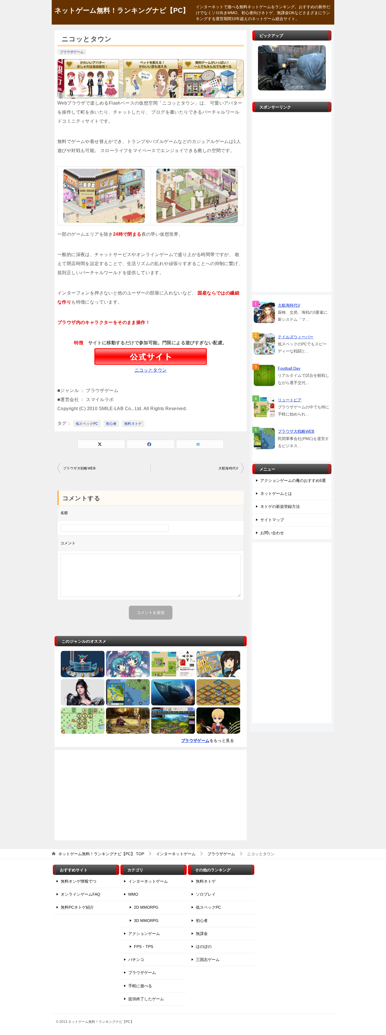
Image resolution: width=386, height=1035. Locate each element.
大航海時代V (228, 468)
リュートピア (290, 400)
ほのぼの (204, 946)
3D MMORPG (146, 920)
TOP (101, 854)
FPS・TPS (143, 946)
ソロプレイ (206, 894)
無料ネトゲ (133, 424)
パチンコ (136, 959)
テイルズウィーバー (295, 337)
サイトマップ (272, 520)
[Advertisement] (150, 795)
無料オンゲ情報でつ (78, 881)
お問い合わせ (272, 533)
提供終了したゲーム (146, 999)
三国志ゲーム (208, 959)
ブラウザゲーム (72, 52)
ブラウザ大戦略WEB (79, 468)
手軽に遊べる (140, 986)
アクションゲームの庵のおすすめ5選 (293, 480)
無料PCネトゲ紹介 (77, 907)
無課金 (202, 933)
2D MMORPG (146, 907)
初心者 (111, 424)
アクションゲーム (144, 933)
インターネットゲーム (148, 881)
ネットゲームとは (276, 493)
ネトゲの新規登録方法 (280, 506)
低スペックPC (87, 424)
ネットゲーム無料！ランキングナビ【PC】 (122, 10)
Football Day (289, 368)
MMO (133, 894)
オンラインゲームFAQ (80, 894)
